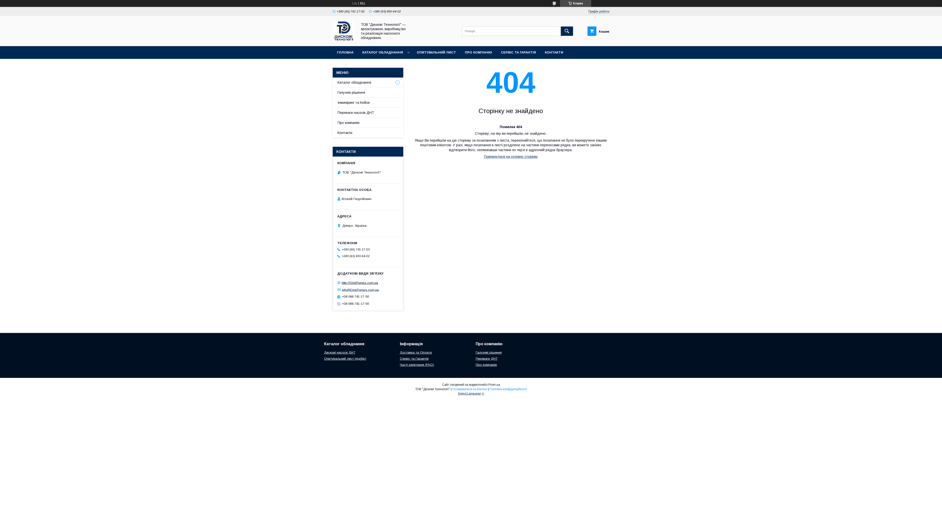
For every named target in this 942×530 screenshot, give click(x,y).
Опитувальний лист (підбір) (345, 358)
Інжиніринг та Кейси (354, 103)
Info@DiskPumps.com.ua (360, 290)
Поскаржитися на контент (469, 389)
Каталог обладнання (382, 52)
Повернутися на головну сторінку (511, 157)
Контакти (554, 52)
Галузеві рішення (351, 92)
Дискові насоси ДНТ (339, 352)
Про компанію (478, 52)
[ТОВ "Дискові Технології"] (344, 40)
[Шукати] (567, 31)
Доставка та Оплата (416, 352)
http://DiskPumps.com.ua (360, 283)
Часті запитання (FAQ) (417, 365)
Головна (345, 52)
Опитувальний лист (436, 52)
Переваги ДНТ (486, 358)
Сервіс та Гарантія (518, 52)
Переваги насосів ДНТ (356, 113)
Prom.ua (494, 384)
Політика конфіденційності (508, 389)
